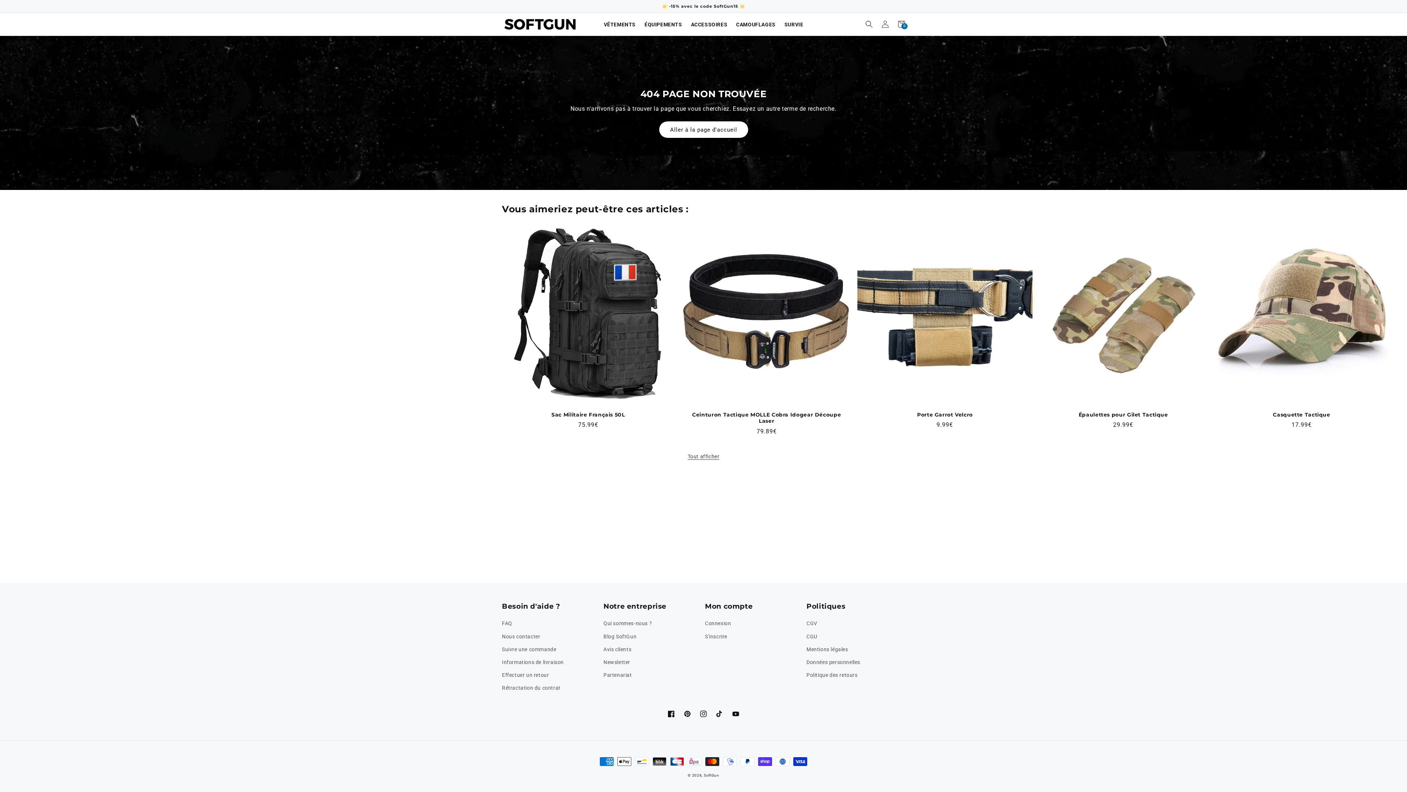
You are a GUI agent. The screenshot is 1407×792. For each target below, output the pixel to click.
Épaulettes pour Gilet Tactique (1123, 415)
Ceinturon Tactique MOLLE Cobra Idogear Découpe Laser (766, 418)
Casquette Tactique (1301, 415)
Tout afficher (704, 456)
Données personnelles (833, 662)
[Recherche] (869, 24)
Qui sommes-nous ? (627, 623)
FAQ (507, 623)
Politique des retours (832, 675)
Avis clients (617, 649)
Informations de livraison (533, 662)
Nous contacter (521, 636)
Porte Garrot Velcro (945, 415)
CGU (811, 636)
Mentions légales (827, 649)
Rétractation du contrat (531, 688)
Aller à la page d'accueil (703, 129)
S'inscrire (716, 636)
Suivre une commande (529, 649)
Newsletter (616, 662)
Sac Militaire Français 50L (588, 415)
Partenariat (617, 675)
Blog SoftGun (619, 636)
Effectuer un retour (525, 675)
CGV (811, 623)
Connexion (718, 623)
